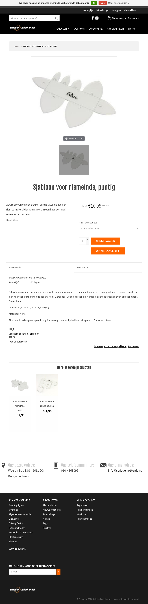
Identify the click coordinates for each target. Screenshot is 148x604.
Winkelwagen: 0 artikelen (125, 18)
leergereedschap (18, 333)
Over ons (79, 28)
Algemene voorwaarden (20, 514)
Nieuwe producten (52, 509)
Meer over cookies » (118, 3)
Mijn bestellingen (85, 509)
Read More (12, 220)
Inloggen (116, 10)
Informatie (15, 267)
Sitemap (13, 541)
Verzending (96, 28)
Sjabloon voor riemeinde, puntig (40, 46)
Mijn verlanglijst (84, 518)
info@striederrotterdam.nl (126, 470)
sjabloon (34, 333)
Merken (132, 28)
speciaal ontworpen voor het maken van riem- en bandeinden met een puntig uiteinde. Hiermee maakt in (81, 292)
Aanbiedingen (115, 28)
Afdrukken (133, 346)
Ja (94, 3)
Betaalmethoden (17, 528)
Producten (60, 28)
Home (16, 46)
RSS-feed (47, 528)
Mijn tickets (82, 514)
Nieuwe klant (130, 10)
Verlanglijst (88, 10)
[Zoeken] (56, 18)
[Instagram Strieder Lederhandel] (97, 18)
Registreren (82, 505)
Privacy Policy (16, 523)
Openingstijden (16, 505)
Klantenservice (16, 537)
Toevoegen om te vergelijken (110, 346)
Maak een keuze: (88, 222)
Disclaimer (14, 518)
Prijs (82, 206)
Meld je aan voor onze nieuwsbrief (32, 566)
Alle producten (50, 505)
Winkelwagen (102, 10)
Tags (45, 523)
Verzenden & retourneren (21, 532)
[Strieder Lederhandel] (22, 30)
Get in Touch (17, 549)
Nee (103, 3)
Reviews (83, 267)
